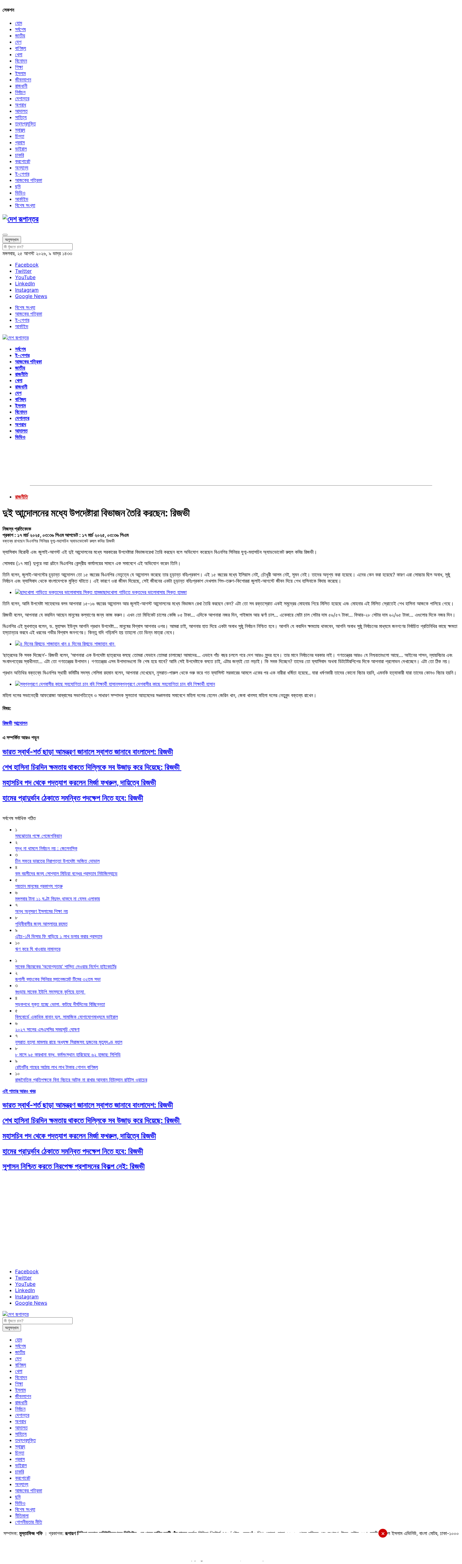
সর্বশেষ (20, 29)
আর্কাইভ (21, 199)
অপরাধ (20, 105)
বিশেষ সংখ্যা (25, 205)
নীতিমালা (22, 1515)
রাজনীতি (21, 374)
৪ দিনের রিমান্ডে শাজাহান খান (92, 644)
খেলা (18, 54)
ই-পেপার (22, 174)
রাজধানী (21, 86)
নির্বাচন (20, 92)
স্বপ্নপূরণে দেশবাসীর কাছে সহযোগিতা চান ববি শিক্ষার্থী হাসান (166, 684)
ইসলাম (20, 73)
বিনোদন (21, 61)
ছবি (17, 186)
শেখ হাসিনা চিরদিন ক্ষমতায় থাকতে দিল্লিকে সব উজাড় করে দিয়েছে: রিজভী (92, 767)
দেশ (18, 42)
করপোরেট (22, 161)
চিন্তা (19, 136)
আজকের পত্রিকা (28, 180)
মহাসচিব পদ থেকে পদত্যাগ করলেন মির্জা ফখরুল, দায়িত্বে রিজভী (79, 782)
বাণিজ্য (20, 48)
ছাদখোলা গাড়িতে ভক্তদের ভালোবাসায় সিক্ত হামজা (145, 592)
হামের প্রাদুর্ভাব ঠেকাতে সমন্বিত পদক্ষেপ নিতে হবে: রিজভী (73, 797)
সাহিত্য (21, 117)
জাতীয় (20, 35)
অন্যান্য (21, 167)
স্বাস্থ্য (20, 130)
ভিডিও (20, 193)
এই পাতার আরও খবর (19, 1091)
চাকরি (19, 155)
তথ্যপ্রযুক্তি (25, 123)
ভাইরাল (21, 149)
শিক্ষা (19, 67)
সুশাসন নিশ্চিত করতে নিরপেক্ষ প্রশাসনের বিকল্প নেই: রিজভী (74, 1166)
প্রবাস (20, 142)
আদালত (21, 111)
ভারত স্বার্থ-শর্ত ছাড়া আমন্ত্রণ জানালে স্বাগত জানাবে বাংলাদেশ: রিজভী (88, 751)
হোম (18, 23)
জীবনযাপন (23, 79)
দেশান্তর (22, 98)
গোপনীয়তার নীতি (28, 1522)
